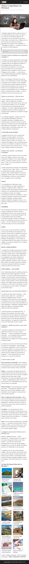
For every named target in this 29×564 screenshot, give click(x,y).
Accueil (3, 555)
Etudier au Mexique (11, 555)
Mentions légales (7, 562)
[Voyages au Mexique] (3, 2)
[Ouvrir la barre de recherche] (20, 2)
